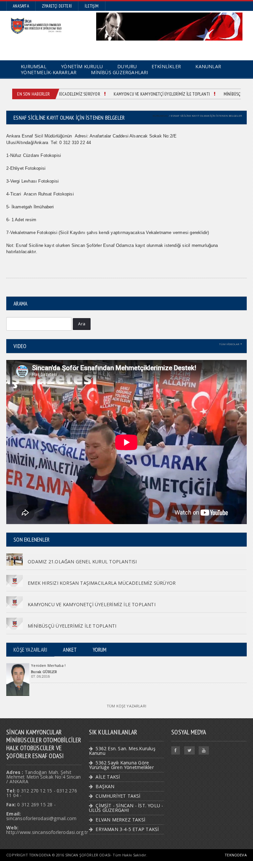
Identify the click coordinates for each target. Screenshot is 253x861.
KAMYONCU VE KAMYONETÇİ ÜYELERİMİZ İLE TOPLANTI (156, 94)
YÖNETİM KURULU (82, 66)
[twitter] (189, 750)
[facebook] (175, 750)
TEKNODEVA (236, 854)
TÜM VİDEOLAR (229, 344)
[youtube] (204, 750)
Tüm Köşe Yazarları (126, 705)
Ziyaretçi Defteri (57, 6)
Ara (81, 324)
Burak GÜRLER (44, 671)
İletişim (92, 6)
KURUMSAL (160, 115)
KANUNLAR (208, 66)
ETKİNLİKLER (166, 66)
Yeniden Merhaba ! (48, 665)
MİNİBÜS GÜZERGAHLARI (119, 72)
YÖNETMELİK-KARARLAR (48, 72)
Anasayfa (21, 6)
